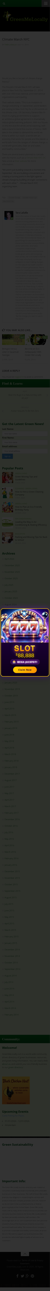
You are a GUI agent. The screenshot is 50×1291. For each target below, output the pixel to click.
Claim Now (25, 670)
